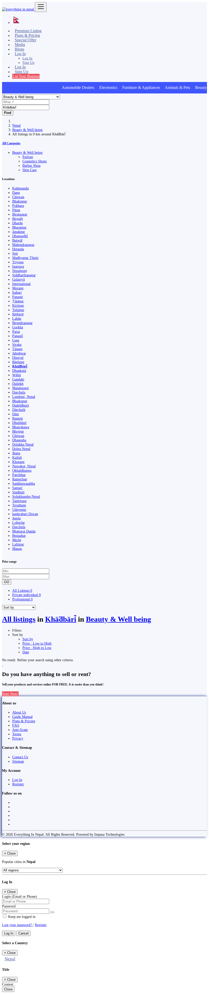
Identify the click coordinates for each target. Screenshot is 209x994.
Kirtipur (18, 305)
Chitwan (18, 197)
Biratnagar (19, 214)
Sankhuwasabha (23, 483)
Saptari (17, 488)
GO (6, 582)
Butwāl (17, 240)
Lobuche (18, 522)
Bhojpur (18, 431)
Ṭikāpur (18, 301)
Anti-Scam (20, 730)
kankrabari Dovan (25, 514)
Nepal (16, 125)
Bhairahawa (20, 427)
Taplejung (19, 501)
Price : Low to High (36, 643)
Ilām (15, 414)
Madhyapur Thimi (25, 258)
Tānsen (17, 349)
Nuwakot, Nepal (24, 466)
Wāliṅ (16, 375)
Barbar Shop (31, 165)
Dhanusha (19, 440)
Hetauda (18, 249)
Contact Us (20, 757)
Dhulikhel (19, 423)
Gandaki (18, 379)
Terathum (19, 505)
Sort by (27, 639)
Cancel (23, 933)
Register (18, 784)
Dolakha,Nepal (23, 444)
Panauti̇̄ (17, 336)
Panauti (17, 297)
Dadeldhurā (20, 405)
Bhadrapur (19, 401)
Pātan (16, 210)
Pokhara (18, 206)
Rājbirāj (18, 314)
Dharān (17, 223)
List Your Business (25, 76)
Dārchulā (18, 410)
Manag (17, 549)
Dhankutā (19, 371)
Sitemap (18, 761)
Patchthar (19, 475)
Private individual (26, 595)
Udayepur (19, 509)
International (21, 284)
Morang (17, 288)
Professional (22, 599)
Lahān (16, 318)
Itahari (17, 292)
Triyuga (17, 262)
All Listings (22, 590)
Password (9, 906)
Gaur (15, 340)
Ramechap (19, 479)
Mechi (16, 540)
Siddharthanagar (24, 275)
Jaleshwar (19, 353)
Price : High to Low (36, 648)
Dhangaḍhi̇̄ (20, 236)
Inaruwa (18, 266)
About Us (19, 712)
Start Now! (10, 694)
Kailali (17, 457)
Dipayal (17, 358)
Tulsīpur (18, 310)
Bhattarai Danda (23, 531)
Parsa (16, 331)
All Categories (11, 143)
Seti (15, 253)
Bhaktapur (19, 201)
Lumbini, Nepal (23, 397)
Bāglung (18, 362)
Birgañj (17, 219)
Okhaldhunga (21, 470)
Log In (27, 58)
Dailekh (17, 384)
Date (25, 652)
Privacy (17, 738)
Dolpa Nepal (21, 449)
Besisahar (19, 536)
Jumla (16, 518)
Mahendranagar (23, 245)
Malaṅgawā (20, 388)
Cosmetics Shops (34, 161)
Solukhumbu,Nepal (26, 496)
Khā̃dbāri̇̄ (19, 366)
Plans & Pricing (23, 721)
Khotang (18, 462)
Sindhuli (18, 492)
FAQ (15, 725)
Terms (16, 734)
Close (8, 989)
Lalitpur (18, 544)
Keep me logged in (21, 917)
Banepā (17, 418)
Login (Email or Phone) (19, 896)
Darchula (18, 392)
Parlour (27, 157)
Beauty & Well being (27, 130)
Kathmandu (20, 188)
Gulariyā (18, 279)
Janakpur (18, 232)
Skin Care (29, 170)
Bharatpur (19, 227)
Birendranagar (22, 323)
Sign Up (28, 63)
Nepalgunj (19, 271)
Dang (16, 193)
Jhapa (16, 453)
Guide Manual (22, 717)
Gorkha (17, 327)
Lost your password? (17, 925)
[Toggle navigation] (41, 7)
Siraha (16, 344)
